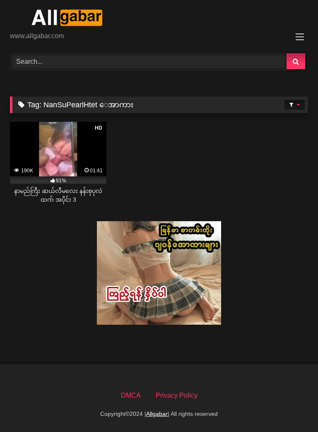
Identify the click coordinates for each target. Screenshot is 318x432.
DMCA (131, 395)
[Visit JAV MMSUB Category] (159, 322)
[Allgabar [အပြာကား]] (159, 19)
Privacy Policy (177, 395)
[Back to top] (292, 407)
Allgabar (157, 413)
